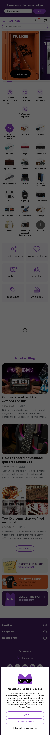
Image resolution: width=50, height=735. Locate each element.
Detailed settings (25, 721)
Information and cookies (25, 728)
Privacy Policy (25, 706)
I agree (25, 714)
